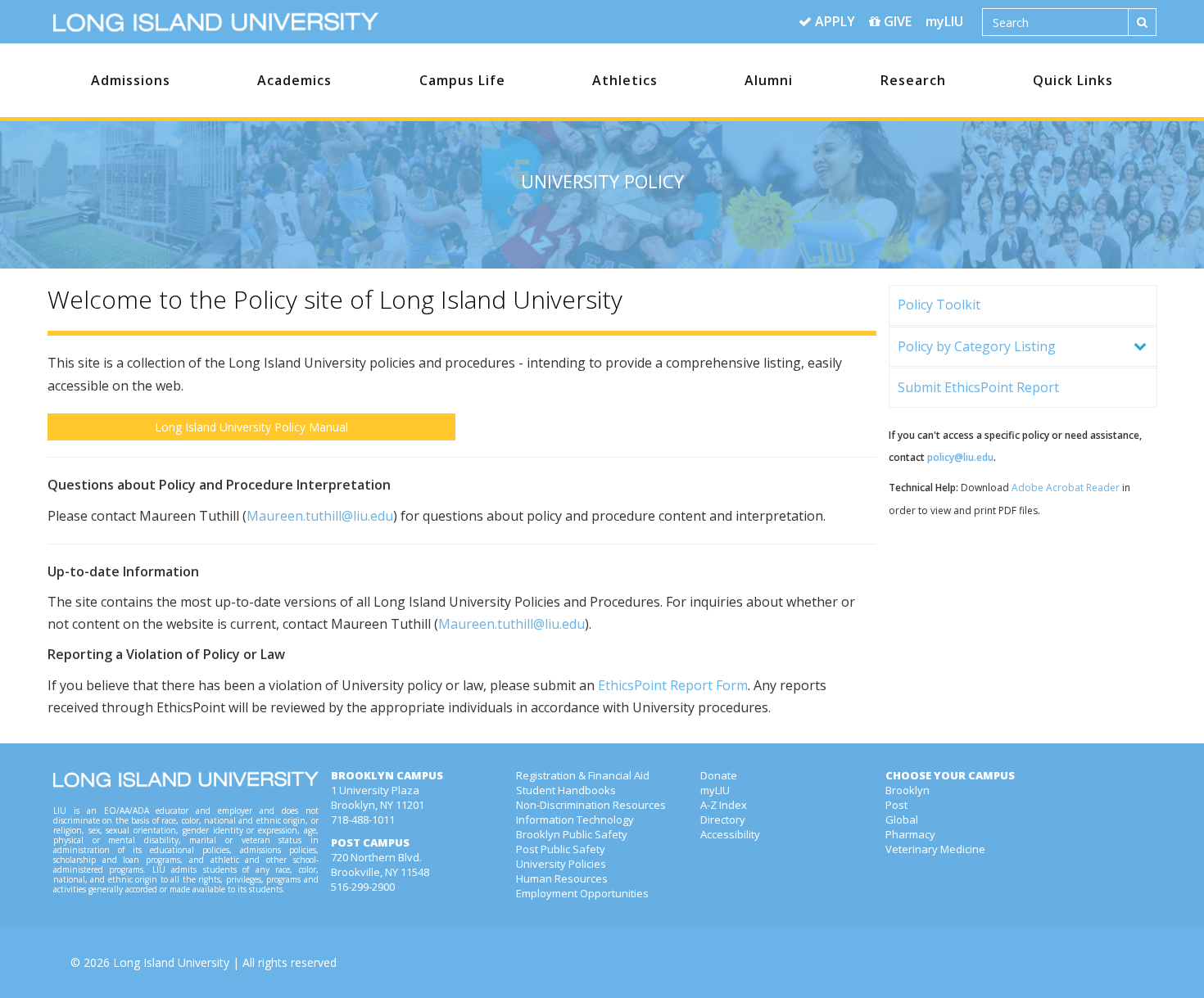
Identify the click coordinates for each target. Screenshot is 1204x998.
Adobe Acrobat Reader (1066, 487)
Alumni (769, 80)
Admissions (130, 80)
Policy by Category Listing (977, 346)
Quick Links (1073, 80)
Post (896, 804)
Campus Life (462, 80)
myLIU (944, 21)
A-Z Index (723, 804)
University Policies (561, 863)
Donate (718, 775)
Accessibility (730, 834)
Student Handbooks (566, 790)
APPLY (833, 21)
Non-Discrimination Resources (591, 804)
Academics (294, 80)
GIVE (896, 21)
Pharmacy (910, 834)
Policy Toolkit (939, 305)
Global (901, 819)
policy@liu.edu (960, 457)
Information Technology (575, 819)
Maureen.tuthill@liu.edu (320, 516)
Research (913, 80)
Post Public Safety (560, 849)
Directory (722, 819)
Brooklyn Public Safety (571, 834)
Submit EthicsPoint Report (978, 387)
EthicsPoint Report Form (673, 685)
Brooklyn (907, 790)
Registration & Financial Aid (583, 775)
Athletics (625, 80)
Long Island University (171, 962)
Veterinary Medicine (935, 849)
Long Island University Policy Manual (251, 427)
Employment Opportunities (582, 893)
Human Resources (562, 878)
